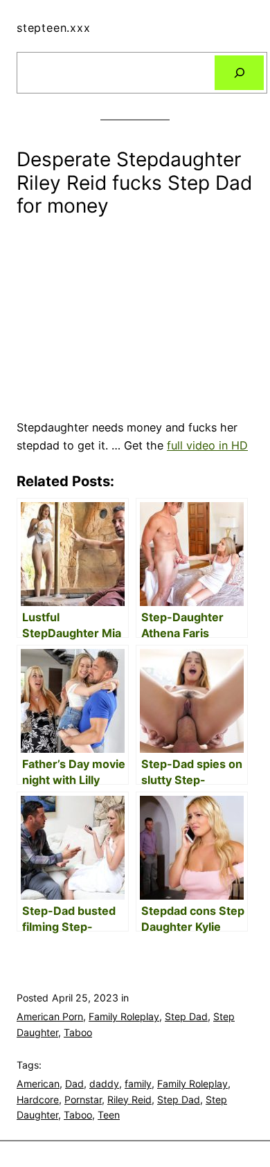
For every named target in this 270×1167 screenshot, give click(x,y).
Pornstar (83, 1099)
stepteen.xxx (54, 28)
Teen (109, 1115)
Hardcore (38, 1099)
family (138, 1083)
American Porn (50, 1016)
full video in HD (207, 445)
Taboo (78, 1032)
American (38, 1083)
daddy (104, 1083)
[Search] (239, 72)
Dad (74, 1083)
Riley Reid (129, 1099)
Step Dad (186, 1016)
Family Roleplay (124, 1016)
